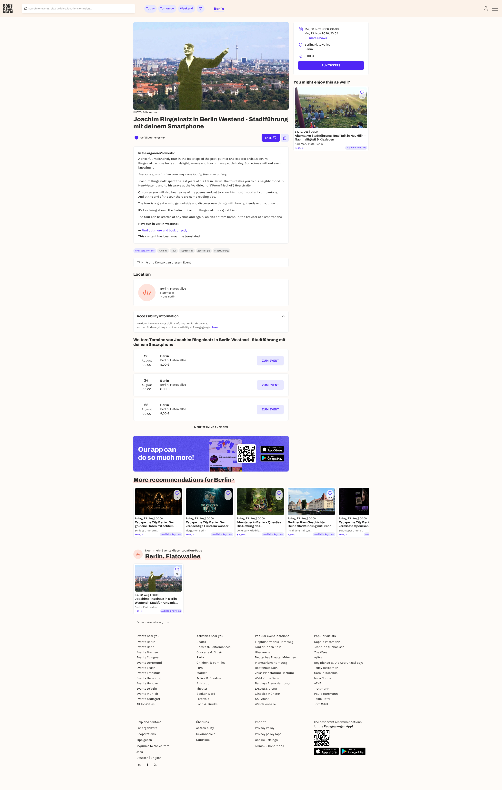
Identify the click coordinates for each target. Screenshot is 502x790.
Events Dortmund (149, 662)
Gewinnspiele (205, 734)
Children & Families (210, 662)
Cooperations (146, 734)
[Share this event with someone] (285, 138)
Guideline (203, 740)
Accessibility (205, 728)
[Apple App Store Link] (326, 751)
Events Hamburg (148, 678)
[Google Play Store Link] (353, 751)
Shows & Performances (213, 647)
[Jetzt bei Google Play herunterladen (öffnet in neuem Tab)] (272, 457)
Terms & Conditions (269, 746)
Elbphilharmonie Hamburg (274, 642)
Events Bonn (145, 647)
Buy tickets (331, 65)
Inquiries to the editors (152, 746)
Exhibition (203, 683)
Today (150, 8)
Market (201, 673)
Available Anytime (145, 250)
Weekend (186, 8)
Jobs (139, 752)
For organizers (146, 728)
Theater (201, 688)
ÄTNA (317, 683)
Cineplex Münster (267, 693)
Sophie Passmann (327, 642)
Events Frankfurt (148, 673)
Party (200, 657)
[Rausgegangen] (8, 8)
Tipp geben (144, 740)
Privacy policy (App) (269, 734)
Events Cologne (147, 657)
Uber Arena (262, 652)
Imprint (260, 722)
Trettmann (321, 688)
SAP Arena (262, 699)
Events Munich (147, 693)
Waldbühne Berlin (267, 678)
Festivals (202, 699)
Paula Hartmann (326, 693)
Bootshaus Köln (266, 668)
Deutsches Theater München (275, 657)
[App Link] (321, 738)
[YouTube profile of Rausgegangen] (155, 765)
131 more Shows (316, 38)
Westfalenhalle (265, 704)
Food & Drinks (206, 704)
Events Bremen (147, 652)
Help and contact (148, 722)
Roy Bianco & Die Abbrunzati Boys (338, 662)
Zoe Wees (320, 652)
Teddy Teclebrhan (326, 668)
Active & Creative (208, 678)
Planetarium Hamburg (271, 662)
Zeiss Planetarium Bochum (274, 673)
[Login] (486, 8)
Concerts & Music (209, 652)
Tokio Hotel (322, 699)
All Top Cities (145, 704)
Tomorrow (167, 8)
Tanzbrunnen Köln (268, 647)
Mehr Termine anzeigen (211, 427)
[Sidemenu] (495, 9)
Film (199, 668)
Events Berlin (145, 642)
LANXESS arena (266, 688)
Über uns (202, 722)
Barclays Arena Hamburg (272, 683)
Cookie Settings (266, 740)
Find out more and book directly (164, 230)
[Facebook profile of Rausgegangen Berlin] (147, 765)
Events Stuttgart (148, 699)
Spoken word (205, 693)
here (215, 327)
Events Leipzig (146, 688)
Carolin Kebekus (325, 673)
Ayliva (318, 657)
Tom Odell (321, 704)
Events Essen (145, 668)
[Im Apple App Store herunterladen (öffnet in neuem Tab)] (272, 449)
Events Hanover (147, 683)
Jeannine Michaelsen (329, 647)
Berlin (140, 622)
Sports (201, 642)
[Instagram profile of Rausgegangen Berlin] (139, 765)
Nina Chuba (322, 678)
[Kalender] (201, 9)
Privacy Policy (264, 728)
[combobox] (78, 8)
